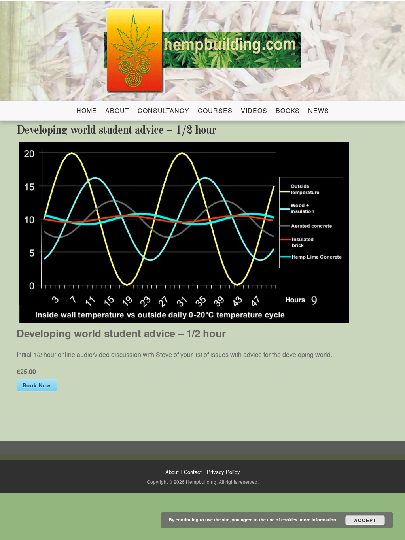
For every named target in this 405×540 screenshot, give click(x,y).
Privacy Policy (223, 472)
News (318, 110)
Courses (215, 110)
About (117, 110)
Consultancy (163, 110)
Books (288, 110)
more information (318, 520)
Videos (254, 110)
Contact (193, 472)
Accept (365, 520)
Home (86, 110)
